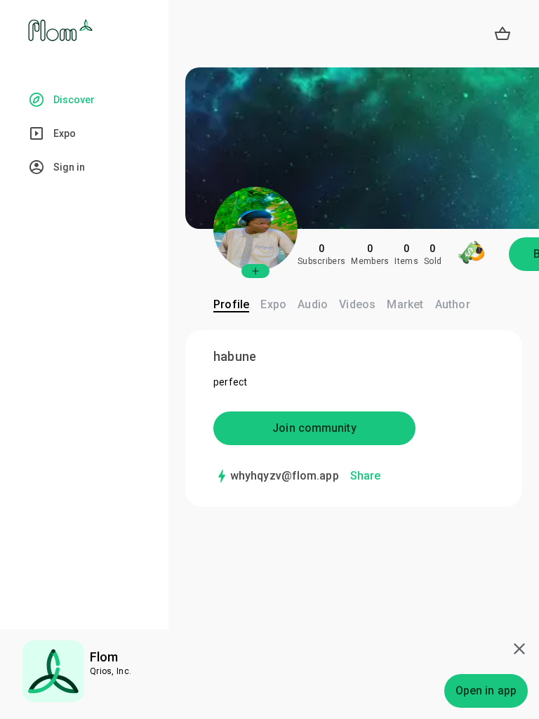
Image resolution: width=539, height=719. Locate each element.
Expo (273, 304)
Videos (357, 304)
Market (405, 304)
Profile (231, 304)
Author (452, 304)
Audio (313, 304)
